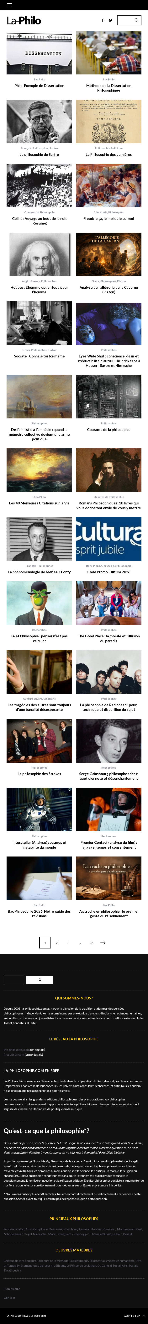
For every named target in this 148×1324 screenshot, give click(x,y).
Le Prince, (73, 1265)
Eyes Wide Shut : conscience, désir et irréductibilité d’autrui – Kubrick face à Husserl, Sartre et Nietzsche (108, 361)
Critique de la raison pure (20, 1260)
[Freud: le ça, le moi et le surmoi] (108, 185)
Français (26, 148)
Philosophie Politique (109, 148)
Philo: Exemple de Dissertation (39, 85)
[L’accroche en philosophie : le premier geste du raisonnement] (108, 878)
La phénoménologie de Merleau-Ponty (39, 572)
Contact (9, 1297)
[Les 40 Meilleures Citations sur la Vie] (39, 470)
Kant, (139, 1229)
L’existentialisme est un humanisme (112, 1260)
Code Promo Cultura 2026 (108, 572)
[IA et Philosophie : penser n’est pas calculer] (39, 603)
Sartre (54, 148)
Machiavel (70, 1229)
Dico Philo (39, 496)
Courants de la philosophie (108, 429)
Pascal (127, 1234)
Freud (60, 1234)
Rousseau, (109, 1229)
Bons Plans (93, 565)
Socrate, (10, 1229)
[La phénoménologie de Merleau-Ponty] (39, 539)
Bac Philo (39, 79)
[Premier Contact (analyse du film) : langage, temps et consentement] (108, 809)
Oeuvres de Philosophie (39, 212)
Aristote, (31, 1229)
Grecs (95, 281)
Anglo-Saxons (31, 281)
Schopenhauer (13, 1234)
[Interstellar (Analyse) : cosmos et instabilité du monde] (39, 809)
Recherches (39, 629)
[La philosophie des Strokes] (39, 741)
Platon (121, 281)
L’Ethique (59, 1265)
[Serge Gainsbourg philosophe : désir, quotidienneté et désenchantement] (108, 741)
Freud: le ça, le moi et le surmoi (109, 218)
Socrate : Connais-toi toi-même (39, 356)
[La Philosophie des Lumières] (108, 121)
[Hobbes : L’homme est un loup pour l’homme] (39, 254)
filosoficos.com (14, 1054)
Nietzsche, (40, 1234)
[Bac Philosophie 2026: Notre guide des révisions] (39, 878)
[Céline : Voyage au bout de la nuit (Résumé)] (39, 185)
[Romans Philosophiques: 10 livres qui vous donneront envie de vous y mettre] (108, 470)
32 (91, 942)
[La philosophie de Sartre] (39, 121)
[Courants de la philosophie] (108, 396)
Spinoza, (84, 1229)
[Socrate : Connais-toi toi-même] (39, 323)
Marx (52, 1234)
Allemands (100, 212)
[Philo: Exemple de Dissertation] (39, 52)
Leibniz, (117, 1234)
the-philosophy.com (17, 1049)
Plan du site (12, 1289)
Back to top (132, 1315)
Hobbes (96, 1229)
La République (79, 1260)
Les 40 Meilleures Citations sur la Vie (39, 503)
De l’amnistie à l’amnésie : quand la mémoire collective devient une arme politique (39, 434)
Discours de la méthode (53, 1260)
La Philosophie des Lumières (109, 154)
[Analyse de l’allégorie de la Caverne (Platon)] (108, 254)
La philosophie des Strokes (39, 774)
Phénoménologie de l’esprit (34, 1265)
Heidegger (82, 1234)
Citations (49, 698)
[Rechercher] (39, 980)
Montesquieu (126, 1229)
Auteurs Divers (32, 698)
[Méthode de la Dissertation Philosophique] (108, 52)
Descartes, (56, 1229)
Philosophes (40, 148)
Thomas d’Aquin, (101, 1234)
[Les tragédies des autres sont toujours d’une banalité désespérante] (39, 672)
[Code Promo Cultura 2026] (108, 539)
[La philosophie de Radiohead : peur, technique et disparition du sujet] (108, 672)
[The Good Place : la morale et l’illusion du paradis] (108, 603)
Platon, (20, 1229)
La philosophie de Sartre (39, 154)
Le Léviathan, (88, 1265)
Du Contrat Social (109, 1265)
